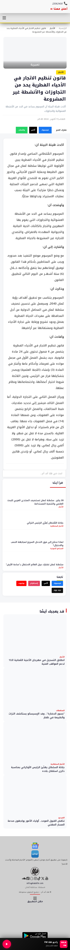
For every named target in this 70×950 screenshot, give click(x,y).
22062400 (57, 4)
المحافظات (60, 710)
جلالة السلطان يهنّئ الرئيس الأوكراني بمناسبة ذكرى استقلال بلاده (38, 769)
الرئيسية (63, 28)
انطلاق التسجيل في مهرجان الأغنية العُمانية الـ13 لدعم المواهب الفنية (37, 662)
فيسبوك (45, 130)
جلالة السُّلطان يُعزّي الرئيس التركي (45, 523)
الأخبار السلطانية (56, 526)
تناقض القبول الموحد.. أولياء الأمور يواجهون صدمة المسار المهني (36, 823)
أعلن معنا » (58, 9)
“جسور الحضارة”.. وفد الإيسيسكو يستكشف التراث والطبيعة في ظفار (37, 715)
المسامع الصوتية (56, 548)
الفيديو (61, 817)
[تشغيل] (7, 944)
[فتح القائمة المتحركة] (4, 18)
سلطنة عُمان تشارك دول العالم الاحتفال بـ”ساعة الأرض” (34, 564)
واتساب (22, 130)
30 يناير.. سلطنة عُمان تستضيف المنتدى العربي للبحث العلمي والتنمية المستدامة (35, 502)
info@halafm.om (35, 883)
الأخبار (52, 28)
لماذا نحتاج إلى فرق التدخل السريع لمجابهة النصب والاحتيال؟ (37, 544)
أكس (33, 130)
